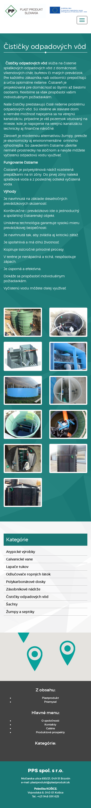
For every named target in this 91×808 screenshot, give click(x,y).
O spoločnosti (50, 720)
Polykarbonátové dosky (25, 582)
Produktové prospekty (50, 732)
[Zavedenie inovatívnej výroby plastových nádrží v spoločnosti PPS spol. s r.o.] (68, 10)
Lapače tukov (17, 567)
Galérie (50, 728)
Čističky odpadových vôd (27, 597)
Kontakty (50, 724)
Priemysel (50, 701)
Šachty (11, 604)
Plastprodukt (50, 698)
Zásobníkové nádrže (23, 589)
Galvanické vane (19, 559)
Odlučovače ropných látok (28, 574)
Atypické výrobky (20, 552)
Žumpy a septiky (20, 612)
